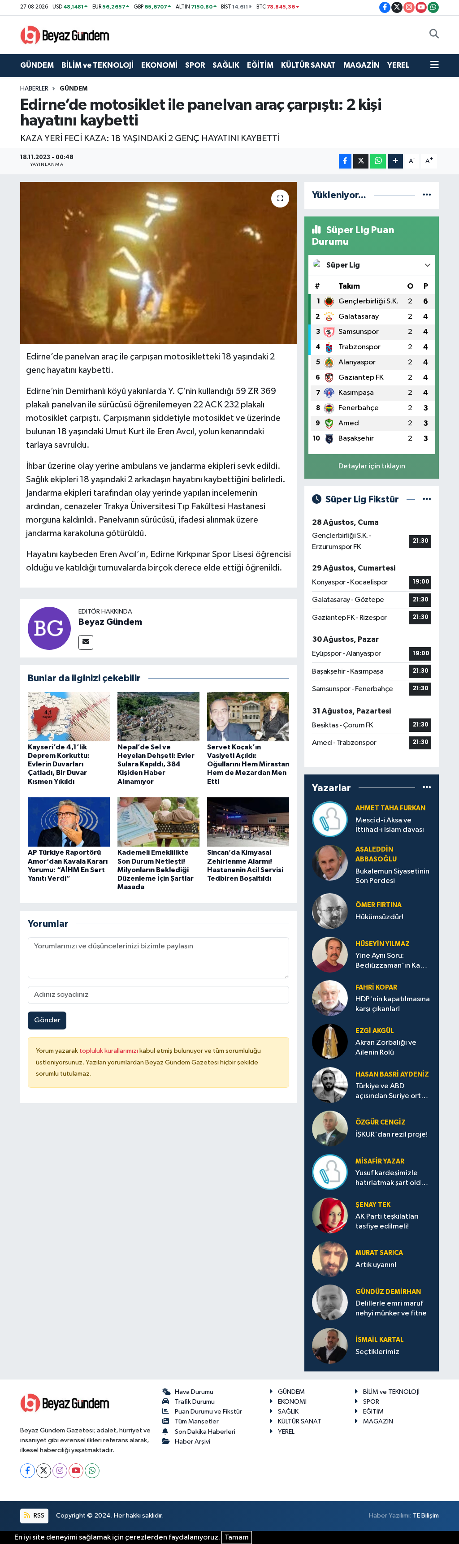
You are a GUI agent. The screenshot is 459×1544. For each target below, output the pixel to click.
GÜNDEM (37, 65)
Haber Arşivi (192, 1441)
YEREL (398, 65)
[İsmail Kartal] (330, 1345)
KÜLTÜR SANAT (308, 65)
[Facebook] (27, 1470)
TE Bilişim (426, 1515)
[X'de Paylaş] (360, 161)
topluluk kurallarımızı (109, 1050)
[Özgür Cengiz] (330, 1128)
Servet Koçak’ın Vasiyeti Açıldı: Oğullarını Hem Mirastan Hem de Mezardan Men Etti (248, 764)
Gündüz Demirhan (388, 1292)
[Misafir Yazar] (330, 1172)
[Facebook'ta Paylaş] (345, 161)
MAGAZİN (361, 65)
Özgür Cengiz (380, 1122)
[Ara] (434, 35)
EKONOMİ (159, 65)
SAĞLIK (225, 65)
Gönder (47, 1020)
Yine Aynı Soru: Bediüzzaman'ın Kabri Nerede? (392, 961)
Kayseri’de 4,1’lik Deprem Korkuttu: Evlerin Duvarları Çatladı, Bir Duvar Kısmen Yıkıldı (59, 764)
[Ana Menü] (434, 65)
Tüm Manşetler (197, 1421)
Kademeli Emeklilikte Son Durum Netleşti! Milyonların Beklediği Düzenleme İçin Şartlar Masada (155, 870)
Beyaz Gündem (110, 622)
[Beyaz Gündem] (49, 628)
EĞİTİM (260, 65)
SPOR (195, 65)
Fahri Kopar (376, 987)
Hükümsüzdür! (379, 917)
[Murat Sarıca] (330, 1259)
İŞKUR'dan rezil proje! (391, 1134)
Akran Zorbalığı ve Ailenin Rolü (385, 1047)
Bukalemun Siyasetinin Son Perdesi (392, 876)
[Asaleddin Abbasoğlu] (330, 862)
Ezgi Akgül (374, 1031)
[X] (43, 1470)
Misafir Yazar (379, 1161)
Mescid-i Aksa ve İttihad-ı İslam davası (389, 825)
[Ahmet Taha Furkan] (330, 819)
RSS (38, 1515)
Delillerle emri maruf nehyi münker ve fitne (391, 1308)
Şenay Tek (372, 1205)
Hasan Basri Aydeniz (392, 1074)
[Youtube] (76, 1470)
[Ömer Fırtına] (330, 911)
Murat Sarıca (379, 1253)
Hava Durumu (194, 1391)
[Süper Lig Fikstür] (427, 499)
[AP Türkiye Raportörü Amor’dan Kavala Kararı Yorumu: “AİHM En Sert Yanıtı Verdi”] (69, 822)
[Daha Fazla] (395, 161)
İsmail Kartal (379, 1339)
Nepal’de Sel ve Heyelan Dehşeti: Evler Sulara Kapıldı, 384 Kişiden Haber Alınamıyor (156, 764)
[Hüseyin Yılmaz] (330, 954)
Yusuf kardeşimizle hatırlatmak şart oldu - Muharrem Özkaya (392, 1178)
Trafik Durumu (195, 1401)
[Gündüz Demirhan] (330, 1302)
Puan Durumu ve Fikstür (208, 1411)
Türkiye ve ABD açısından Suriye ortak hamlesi (392, 1091)
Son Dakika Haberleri (205, 1431)
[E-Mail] (85, 642)
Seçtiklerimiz (377, 1352)
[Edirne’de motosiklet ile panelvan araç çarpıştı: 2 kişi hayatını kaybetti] (158, 263)
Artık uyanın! (375, 1265)
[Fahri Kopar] (330, 998)
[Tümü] (427, 195)
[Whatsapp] (92, 1470)
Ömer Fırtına (378, 905)
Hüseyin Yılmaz (382, 944)
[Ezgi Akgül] (330, 1041)
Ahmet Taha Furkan (390, 808)
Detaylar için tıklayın (371, 466)
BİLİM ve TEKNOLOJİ (97, 65)
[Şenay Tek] (330, 1215)
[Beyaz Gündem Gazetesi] (65, 34)
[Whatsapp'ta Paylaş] (378, 161)
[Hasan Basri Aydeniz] (330, 1085)
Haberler (34, 89)
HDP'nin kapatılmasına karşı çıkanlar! (392, 1003)
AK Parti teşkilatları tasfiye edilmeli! (387, 1221)
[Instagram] (59, 1470)
